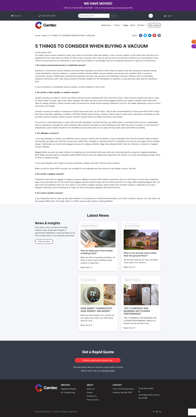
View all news (44, 241)
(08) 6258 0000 (48, 16)
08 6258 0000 (108, 371)
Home (37, 35)
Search (114, 16)
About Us (91, 389)
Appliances (106, 25)
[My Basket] (151, 16)
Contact (141, 25)
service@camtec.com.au (148, 395)
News (126, 25)
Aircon (117, 25)
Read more (85, 267)
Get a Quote (154, 25)
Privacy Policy (93, 400)
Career (90, 392)
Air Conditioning (132, 225)
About (132, 25)
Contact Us (92, 396)
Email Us (18, 16)
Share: (135, 35)
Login (169, 16)
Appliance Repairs (89, 225)
